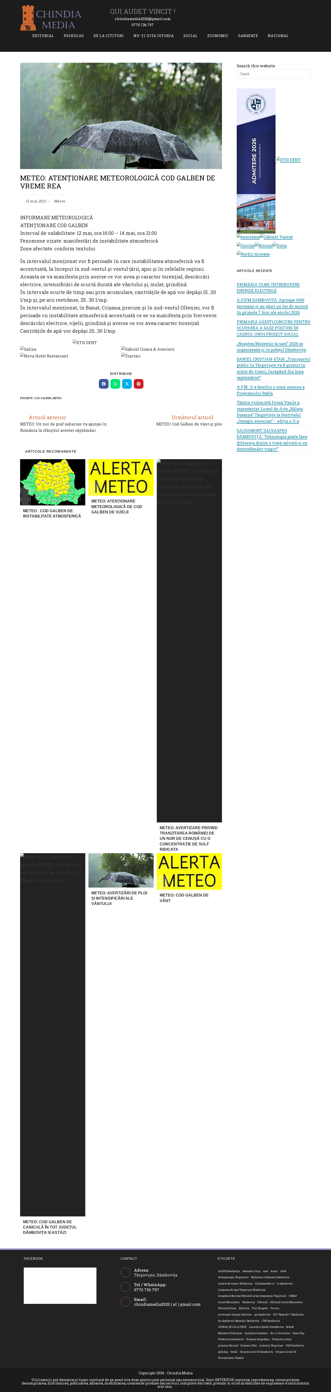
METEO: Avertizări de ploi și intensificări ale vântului (119, 898)
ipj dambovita (262, 1314)
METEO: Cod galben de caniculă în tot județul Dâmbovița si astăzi (50, 1227)
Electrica (244, 1308)
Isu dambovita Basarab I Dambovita (238, 1321)
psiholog (223, 1352)
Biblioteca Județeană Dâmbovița (270, 1277)
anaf (265, 1271)
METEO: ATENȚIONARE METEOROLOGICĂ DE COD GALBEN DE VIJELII (116, 506)
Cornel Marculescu (229, 1302)
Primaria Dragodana (257, 1339)
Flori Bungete (260, 1308)
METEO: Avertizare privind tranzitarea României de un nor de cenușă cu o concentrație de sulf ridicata (189, 839)
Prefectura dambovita (231, 1339)
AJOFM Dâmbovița (229, 1271)
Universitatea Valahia (231, 1358)
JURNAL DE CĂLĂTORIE (232, 1327)
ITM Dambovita (271, 1321)
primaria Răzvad (228, 1345)
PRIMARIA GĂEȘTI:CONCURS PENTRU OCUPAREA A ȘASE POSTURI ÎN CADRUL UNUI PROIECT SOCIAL (273, 328)
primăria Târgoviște (272, 1345)
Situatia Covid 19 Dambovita (256, 1352)
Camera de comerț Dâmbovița (235, 1283)
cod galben (42, 398)
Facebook (33, 1259)
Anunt (274, 1271)
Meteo (60, 201)
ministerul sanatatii (256, 1333)
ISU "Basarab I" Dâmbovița (288, 1314)
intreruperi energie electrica (235, 1314)
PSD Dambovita (295, 1345)
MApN (290, 1327)
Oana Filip (298, 1333)
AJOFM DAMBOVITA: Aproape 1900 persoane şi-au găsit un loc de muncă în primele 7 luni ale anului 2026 (272, 306)
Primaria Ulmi (249, 1345)
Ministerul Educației (230, 1333)
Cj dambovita (285, 1283)
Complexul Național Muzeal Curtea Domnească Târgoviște (252, 1296)
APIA (283, 1271)
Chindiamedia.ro (265, 1283)
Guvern (274, 1308)
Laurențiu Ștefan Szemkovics (266, 1327)
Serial (233, 1352)
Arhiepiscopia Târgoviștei (233, 1277)
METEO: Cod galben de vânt (184, 898)
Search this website (256, 65)
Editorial (262, 1302)
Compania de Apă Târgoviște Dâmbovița (241, 1290)
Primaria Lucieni (282, 1339)
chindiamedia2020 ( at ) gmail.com (167, 1304)
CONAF (293, 1296)
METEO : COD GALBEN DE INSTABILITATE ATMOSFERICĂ (52, 513)
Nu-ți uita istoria (280, 1333)
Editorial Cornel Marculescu (286, 1302)
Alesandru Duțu (251, 1271)
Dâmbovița (248, 1302)
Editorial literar (227, 1308)
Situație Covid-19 (286, 1352)
